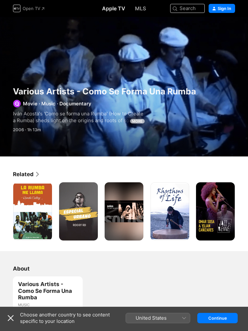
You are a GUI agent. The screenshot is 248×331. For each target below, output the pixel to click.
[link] (26, 174)
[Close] (11, 318)
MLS (140, 8)
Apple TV (113, 8)
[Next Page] (241, 211)
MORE (137, 121)
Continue (217, 318)
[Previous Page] (6, 211)
